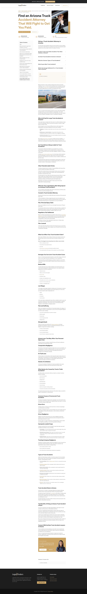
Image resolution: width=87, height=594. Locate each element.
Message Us (65, 5)
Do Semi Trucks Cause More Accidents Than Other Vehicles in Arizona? (50, 52)
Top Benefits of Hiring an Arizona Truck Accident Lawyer (25, 76)
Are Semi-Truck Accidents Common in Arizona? (49, 56)
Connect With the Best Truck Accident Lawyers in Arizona (25, 79)
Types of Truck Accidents (24, 72)
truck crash (46, 87)
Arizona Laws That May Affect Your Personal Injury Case (26, 64)
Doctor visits (42, 274)
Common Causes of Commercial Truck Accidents (25, 70)
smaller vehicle (52, 461)
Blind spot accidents (43, 479)
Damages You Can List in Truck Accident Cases (25, 61)
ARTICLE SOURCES (43, 562)
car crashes (52, 493)
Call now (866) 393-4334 (50, 1)
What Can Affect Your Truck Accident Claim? (24, 58)
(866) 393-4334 (42, 582)
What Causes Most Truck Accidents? (47, 64)
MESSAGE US (51, 549)
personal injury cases (46, 138)
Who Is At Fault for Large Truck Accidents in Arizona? (25, 47)
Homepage (43, 5)
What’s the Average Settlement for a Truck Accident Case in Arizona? (50, 68)
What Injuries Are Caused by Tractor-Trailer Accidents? (25, 67)
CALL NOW (43, 549)
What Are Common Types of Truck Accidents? (49, 60)
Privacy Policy (50, 591)
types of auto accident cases (46, 154)
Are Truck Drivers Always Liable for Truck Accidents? (26, 50)
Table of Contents (23, 42)
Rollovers (41, 482)
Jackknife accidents (43, 470)
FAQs (20, 44)
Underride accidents (43, 464)
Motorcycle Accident (53, 578)
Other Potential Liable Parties (25, 51)
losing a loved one (55, 324)
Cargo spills (42, 476)
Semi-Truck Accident (53, 580)
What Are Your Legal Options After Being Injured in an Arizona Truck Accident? (26, 54)
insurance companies (44, 248)
